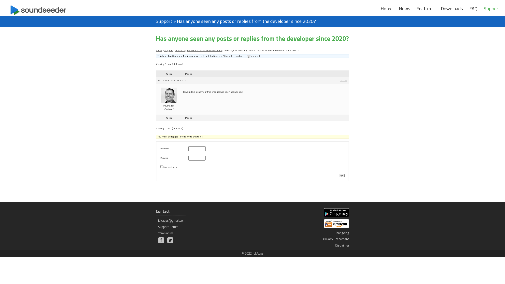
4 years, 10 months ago (226, 56)
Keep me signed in (170, 167)
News (404, 8)
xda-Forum (165, 233)
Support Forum (168, 226)
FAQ (473, 8)
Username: (164, 148)
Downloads (452, 8)
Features (425, 8)
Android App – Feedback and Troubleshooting (199, 50)
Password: (164, 158)
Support (492, 8)
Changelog (342, 232)
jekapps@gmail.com (171, 220)
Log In (341, 176)
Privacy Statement (336, 238)
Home (387, 8)
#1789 (343, 80)
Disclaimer (342, 245)
